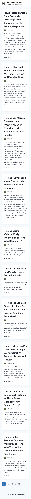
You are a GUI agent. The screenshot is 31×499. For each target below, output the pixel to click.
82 (19, 484)
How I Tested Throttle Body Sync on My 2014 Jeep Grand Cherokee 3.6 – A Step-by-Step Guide (15, 19)
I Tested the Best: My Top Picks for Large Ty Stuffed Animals (15, 272)
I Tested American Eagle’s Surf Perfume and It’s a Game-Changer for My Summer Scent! (15, 398)
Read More (8, 57)
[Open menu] (27, 3)
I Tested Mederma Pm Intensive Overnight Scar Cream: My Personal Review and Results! (15, 353)
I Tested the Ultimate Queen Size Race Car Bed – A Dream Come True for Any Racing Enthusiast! (15, 309)
